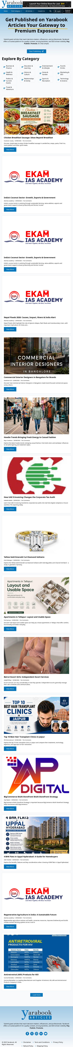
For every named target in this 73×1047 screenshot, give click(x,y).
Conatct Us (41, 11)
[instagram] (36, 1033)
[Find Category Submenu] (22, 11)
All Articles (29, 11)
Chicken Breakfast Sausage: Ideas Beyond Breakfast (28, 137)
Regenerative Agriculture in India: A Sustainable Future (30, 915)
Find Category (15, 11)
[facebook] (27, 1033)
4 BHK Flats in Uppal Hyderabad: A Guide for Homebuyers (31, 856)
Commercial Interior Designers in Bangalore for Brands (30, 377)
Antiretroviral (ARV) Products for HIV (21, 974)
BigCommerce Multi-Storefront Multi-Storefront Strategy (31, 797)
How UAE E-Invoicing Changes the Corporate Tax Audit (29, 497)
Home (6, 11)
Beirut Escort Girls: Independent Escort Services (26, 677)
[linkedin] (41, 1033)
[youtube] (45, 1033)
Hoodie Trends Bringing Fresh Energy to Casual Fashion (30, 437)
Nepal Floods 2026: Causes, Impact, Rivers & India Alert (30, 317)
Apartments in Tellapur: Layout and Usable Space (27, 617)
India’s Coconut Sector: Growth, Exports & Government (29, 197)
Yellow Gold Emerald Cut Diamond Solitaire (24, 557)
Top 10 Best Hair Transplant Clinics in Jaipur (24, 737)
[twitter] (32, 1033)
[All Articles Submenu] (34, 11)
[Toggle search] (50, 11)
